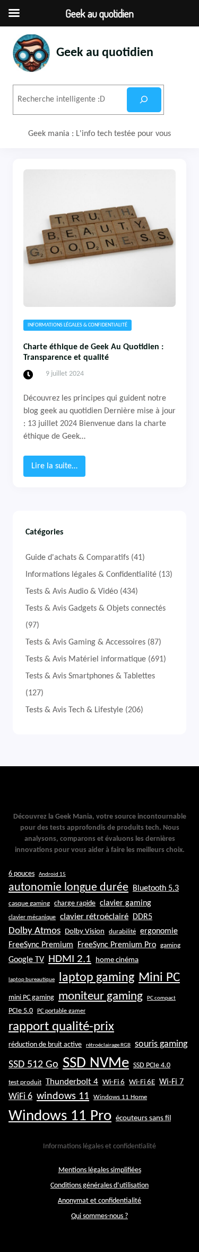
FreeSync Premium (40, 945)
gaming (170, 945)
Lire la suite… (58, 469)
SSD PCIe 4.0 (151, 1065)
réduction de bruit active (45, 1045)
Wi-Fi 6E (142, 1082)
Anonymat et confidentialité (99, 1201)
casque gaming (29, 903)
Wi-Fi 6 (113, 1082)
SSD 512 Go (33, 1064)
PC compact (161, 998)
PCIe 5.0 (20, 1011)
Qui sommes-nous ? (99, 1216)
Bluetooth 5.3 (156, 888)
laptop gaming (96, 978)
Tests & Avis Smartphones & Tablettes (90, 676)
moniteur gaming (100, 997)
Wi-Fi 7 (171, 1082)
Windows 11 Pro (59, 1116)
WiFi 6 (20, 1096)
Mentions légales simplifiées (99, 1170)
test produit (24, 1082)
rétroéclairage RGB (108, 1045)
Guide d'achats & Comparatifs (77, 558)
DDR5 (142, 917)
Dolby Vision (85, 932)
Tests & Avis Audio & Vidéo (71, 591)
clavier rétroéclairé (94, 916)
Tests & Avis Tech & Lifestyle (74, 710)
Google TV (26, 960)
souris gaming (161, 1044)
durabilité (122, 931)
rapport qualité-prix (61, 1026)
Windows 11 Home (120, 1097)
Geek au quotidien (104, 53)
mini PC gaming (31, 997)
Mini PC (159, 977)
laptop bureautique (31, 980)
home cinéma (117, 960)
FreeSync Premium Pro (116, 945)
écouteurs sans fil (143, 1118)
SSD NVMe (96, 1063)
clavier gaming (125, 903)
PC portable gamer (61, 1011)
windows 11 (63, 1096)
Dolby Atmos (34, 931)
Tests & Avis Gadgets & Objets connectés (95, 608)
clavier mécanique (32, 917)
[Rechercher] (144, 99)
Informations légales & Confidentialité (77, 325)
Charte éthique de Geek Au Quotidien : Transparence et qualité (93, 352)
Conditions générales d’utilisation (99, 1186)
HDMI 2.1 (69, 959)
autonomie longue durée (68, 887)
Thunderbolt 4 (72, 1081)
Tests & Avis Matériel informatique (85, 659)
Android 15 (52, 874)
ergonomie (159, 931)
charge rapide (75, 904)
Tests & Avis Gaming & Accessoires (85, 642)
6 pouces (21, 874)
